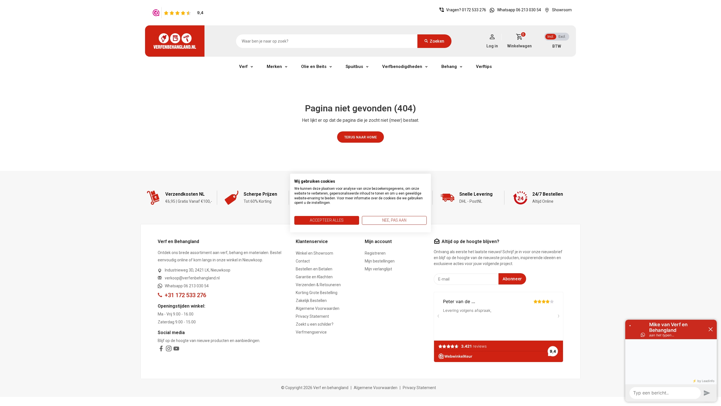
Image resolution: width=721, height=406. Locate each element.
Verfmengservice (311, 332)
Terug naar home (360, 137)
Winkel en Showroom (314, 253)
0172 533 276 (474, 10)
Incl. (551, 37)
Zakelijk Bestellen (311, 300)
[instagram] (168, 349)
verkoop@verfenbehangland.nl (192, 278)
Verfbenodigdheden (402, 66)
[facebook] (161, 349)
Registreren (375, 253)
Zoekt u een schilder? (314, 324)
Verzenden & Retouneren (318, 285)
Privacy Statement (312, 316)
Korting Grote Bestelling (316, 292)
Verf (243, 66)
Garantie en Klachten (314, 277)
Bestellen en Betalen (314, 269)
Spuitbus (354, 66)
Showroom (562, 10)
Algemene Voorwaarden (317, 308)
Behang (449, 66)
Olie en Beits (313, 66)
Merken (274, 66)
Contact (303, 261)
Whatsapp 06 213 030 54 (519, 10)
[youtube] (176, 349)
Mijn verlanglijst (378, 269)
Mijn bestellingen (380, 261)
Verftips (484, 66)
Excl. (562, 37)
